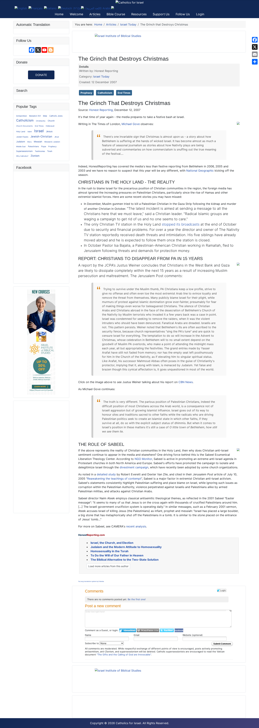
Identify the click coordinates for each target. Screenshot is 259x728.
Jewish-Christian (41, 136)
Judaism (20, 141)
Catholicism (25, 120)
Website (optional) (193, 635)
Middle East (21, 146)
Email (136, 635)
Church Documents (24, 126)
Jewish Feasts (22, 137)
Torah (49, 151)
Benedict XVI (35, 116)
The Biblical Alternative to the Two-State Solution (125, 559)
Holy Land (20, 131)
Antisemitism (21, 116)
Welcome (76, 14)
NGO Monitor (143, 459)
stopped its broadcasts (180, 224)
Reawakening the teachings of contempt (114, 478)
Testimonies (40, 151)
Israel (39, 131)
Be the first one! (137, 599)
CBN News (185, 382)
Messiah (38, 141)
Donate (41, 75)
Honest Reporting (101, 110)
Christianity (40, 121)
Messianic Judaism (52, 142)
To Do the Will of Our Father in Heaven (117, 555)
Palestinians (33, 146)
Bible (45, 116)
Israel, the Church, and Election (112, 542)
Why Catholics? (22, 156)
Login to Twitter (167, 630)
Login (200, 14)
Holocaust (50, 126)
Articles (94, 14)
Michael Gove (131, 124)
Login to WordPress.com (148, 630)
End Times (39, 126)
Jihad (56, 137)
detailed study (106, 474)
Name (88, 635)
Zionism (35, 155)
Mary (29, 142)
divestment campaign (134, 467)
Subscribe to (92, 643)
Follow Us (183, 14)
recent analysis (136, 526)
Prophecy (52, 146)
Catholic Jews (56, 116)
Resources (139, 14)
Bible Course (116, 14)
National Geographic (200, 170)
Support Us (161, 14)
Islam (29, 131)
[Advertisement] (41, 456)
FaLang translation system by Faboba (91, 581)
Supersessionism (24, 151)
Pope (43, 146)
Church (51, 121)
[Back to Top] (254, 723)
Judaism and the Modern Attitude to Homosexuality (126, 547)
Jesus (49, 131)
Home (59, 14)
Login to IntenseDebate (127, 630)
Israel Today (101, 76)
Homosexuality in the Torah (109, 551)
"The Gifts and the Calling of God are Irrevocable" (124, 654)
